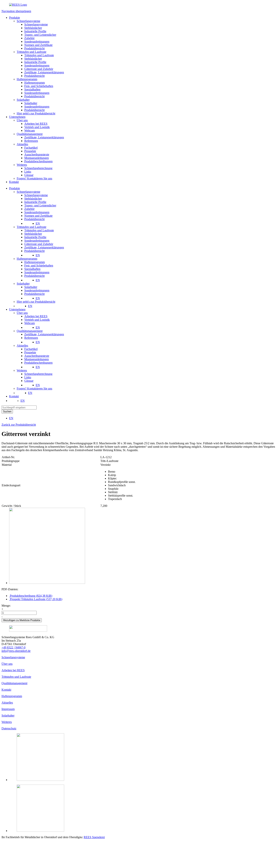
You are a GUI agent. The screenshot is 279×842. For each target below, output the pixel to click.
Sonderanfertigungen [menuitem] (36, 212)
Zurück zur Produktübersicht (19, 424)
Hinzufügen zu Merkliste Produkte (21, 620)
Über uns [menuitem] (22, 312)
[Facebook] (40, 830)
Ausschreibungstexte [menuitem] (36, 355)
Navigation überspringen (16, 11)
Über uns (7, 663)
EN (38, 223)
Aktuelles (7, 702)
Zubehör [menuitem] (29, 208)
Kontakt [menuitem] (14, 396)
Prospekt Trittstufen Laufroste (35, 599)
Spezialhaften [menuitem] (32, 269)
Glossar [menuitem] (28, 380)
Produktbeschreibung (30, 595)
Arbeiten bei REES (13, 670)
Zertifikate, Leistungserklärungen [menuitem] (44, 247)
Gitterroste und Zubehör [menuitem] (38, 244)
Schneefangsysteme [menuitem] (28, 191)
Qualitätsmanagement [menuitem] (30, 331)
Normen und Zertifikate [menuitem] (38, 215)
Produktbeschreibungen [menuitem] (38, 362)
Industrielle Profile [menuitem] (35, 202)
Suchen (7, 411)
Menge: (6, 605)
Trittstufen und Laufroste (16, 676)
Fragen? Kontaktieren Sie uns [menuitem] (34, 388)
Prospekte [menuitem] (30, 352)
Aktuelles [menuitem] (22, 345)
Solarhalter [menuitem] (23, 283)
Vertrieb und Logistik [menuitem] (37, 319)
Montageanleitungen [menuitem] (36, 359)
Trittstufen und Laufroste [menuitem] (31, 227)
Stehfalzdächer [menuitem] (33, 198)
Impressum (8, 709)
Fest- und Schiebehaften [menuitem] (38, 265)
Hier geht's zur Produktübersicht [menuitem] (36, 301)
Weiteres (7, 722)
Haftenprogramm (12, 696)
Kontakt (6, 689)
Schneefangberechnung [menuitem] (38, 373)
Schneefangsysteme (13, 657)
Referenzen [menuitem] (31, 337)
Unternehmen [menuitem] (17, 309)
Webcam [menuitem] (29, 323)
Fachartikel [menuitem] (31, 349)
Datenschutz (9, 728)
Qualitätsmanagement (14, 683)
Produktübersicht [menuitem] (34, 219)
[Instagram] (40, 779)
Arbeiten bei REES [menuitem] (35, 316)
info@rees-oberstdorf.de (16, 650)
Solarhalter (8, 715)
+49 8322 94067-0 (13, 647)
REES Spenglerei (94, 837)
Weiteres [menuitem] (22, 370)
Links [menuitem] (27, 377)
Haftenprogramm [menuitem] (27, 258)
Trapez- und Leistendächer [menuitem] (40, 205)
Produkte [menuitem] (14, 188)
